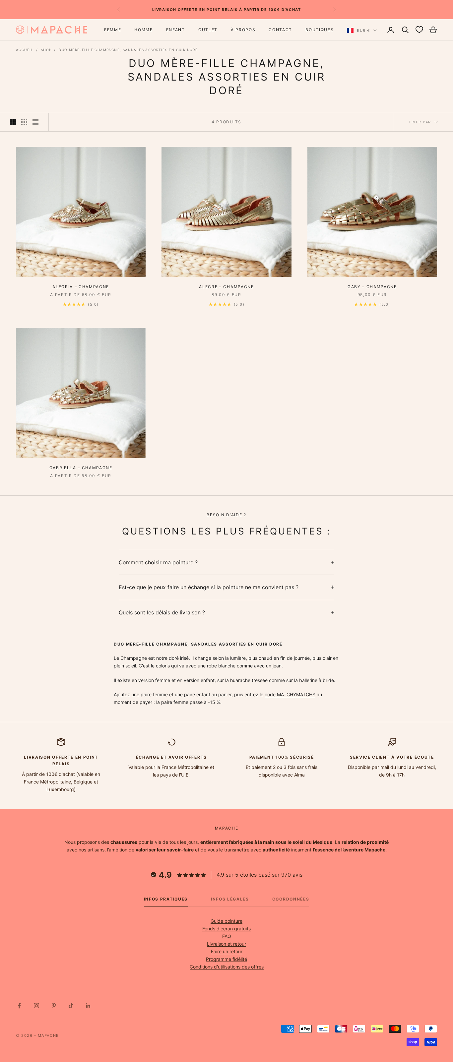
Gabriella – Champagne (80, 467)
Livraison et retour (226, 944)
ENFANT (175, 29)
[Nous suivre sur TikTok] (71, 1005)
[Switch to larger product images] (13, 122)
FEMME (112, 29)
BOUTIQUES (319, 29)
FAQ (226, 936)
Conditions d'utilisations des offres (227, 966)
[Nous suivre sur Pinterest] (53, 1005)
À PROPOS (243, 29)
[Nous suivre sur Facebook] (19, 1005)
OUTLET (208, 29)
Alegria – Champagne (80, 286)
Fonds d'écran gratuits (226, 928)
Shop (46, 50)
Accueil (24, 50)
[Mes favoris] (419, 30)
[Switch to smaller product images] (24, 122)
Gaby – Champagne (372, 286)
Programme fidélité (226, 959)
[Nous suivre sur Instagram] (36, 1005)
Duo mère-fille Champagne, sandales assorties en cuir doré (128, 50)
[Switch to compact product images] (35, 122)
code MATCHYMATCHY (290, 694)
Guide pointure (226, 921)
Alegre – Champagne (226, 286)
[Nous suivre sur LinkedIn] (88, 1005)
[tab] (166, 901)
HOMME (143, 29)
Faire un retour (226, 951)
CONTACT (280, 29)
